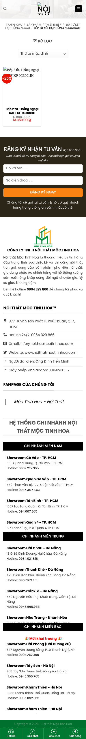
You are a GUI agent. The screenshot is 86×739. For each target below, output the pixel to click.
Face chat (54, 736)
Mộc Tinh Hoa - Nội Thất (39, 402)
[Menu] (78, 9)
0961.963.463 (28, 580)
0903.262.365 (29, 655)
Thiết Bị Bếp (53, 24)
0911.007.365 (28, 511)
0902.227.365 (29, 468)
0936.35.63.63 (29, 490)
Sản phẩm (34, 24)
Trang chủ (14, 24)
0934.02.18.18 (28, 558)
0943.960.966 (29, 606)
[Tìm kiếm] (5, 8)
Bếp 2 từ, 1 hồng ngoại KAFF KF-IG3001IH (22, 111)
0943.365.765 (29, 676)
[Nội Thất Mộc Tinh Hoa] (43, 9)
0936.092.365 (29, 698)
